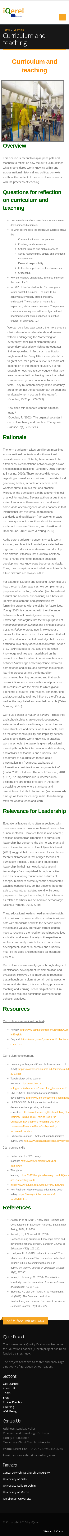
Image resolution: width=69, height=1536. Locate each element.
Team (7, 1393)
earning (9, 1407)
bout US (10, 1388)
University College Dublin (19, 1485)
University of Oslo (15, 1479)
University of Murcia (16, 1492)
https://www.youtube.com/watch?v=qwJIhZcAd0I (38, 1184)
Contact (60, 1531)
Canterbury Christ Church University (26, 1472)
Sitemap (47, 1531)
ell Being (11, 1411)
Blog (6, 1397)
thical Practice (14, 1402)
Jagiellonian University (17, 1498)
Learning (19, 29)
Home (6, 29)
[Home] (16, 12)
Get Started (11, 1384)
